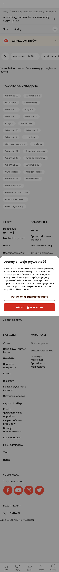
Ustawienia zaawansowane (29, 297)
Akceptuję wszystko (29, 307)
